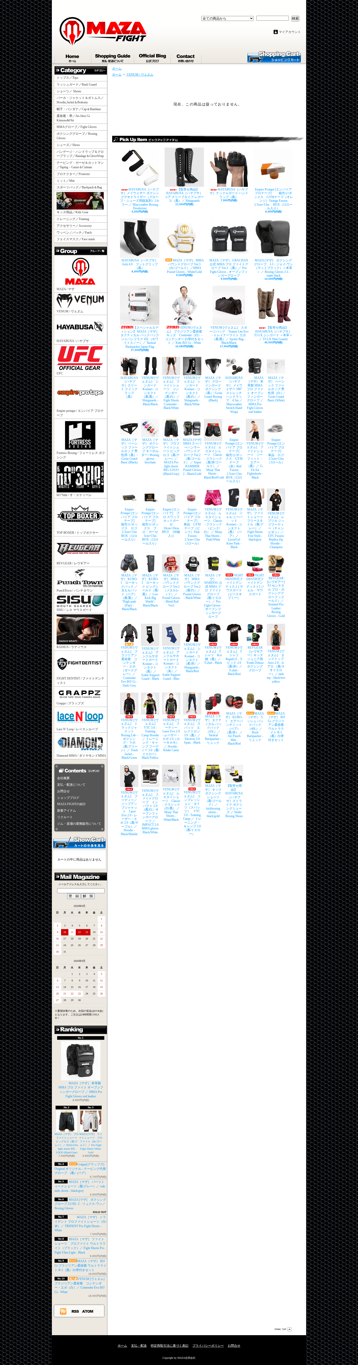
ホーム (73, 57)
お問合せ (186, 57)
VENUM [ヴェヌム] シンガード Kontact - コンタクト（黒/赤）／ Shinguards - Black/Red (192, 658)
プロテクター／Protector (75, 174)
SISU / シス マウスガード (74, 610)
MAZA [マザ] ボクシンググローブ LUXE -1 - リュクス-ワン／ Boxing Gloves (80, 1204)
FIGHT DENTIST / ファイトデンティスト (80, 681)
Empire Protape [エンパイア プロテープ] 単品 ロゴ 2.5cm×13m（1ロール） (276, 451)
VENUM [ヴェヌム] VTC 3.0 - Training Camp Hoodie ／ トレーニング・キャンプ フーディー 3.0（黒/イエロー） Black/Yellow (150, 739)
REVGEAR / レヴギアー (73, 563)
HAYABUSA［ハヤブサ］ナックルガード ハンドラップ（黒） (229, 193)
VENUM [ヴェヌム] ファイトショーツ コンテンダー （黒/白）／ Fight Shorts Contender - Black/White (171, 393)
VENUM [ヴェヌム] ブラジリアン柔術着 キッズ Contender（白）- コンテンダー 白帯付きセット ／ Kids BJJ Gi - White (184, 335)
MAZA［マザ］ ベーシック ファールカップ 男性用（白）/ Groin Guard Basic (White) (276, 389)
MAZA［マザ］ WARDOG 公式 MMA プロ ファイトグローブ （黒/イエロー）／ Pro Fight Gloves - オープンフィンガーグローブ (213, 596)
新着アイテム (66, 810)
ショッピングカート (274, 56)
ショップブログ (152, 57)
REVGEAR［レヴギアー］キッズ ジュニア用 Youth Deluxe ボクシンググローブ (255, 659)
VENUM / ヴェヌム (70, 311)
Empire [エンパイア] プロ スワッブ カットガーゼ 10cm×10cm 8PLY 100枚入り (171, 523)
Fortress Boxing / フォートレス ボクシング (81, 455)
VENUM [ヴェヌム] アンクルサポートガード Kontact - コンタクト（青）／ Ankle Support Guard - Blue (171, 663)
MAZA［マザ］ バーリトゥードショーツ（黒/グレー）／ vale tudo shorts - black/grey (80, 1186)
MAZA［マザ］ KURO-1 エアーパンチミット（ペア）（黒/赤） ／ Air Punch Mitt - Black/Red (234, 728)
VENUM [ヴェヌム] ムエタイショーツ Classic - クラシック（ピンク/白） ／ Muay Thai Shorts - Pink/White (213, 524)
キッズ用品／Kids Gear (72, 212)
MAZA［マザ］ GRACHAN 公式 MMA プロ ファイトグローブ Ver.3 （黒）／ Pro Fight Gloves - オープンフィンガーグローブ (228, 268)
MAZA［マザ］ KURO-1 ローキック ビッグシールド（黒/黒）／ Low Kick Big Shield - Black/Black (150, 590)
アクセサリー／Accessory (74, 226)
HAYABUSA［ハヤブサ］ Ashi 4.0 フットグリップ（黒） (140, 264)
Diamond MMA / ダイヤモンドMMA (81, 755)
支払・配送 (139, 1345)
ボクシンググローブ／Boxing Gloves (77, 136)
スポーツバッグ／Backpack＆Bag (81, 187)
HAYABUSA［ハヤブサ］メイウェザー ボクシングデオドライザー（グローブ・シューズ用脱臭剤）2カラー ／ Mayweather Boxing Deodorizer (139, 199)
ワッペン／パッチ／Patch (74, 232)
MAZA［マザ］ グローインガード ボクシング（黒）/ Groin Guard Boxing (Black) (213, 389)
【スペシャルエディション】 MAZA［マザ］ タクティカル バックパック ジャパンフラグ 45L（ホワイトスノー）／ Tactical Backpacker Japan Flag (140, 337)
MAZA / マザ (65, 289)
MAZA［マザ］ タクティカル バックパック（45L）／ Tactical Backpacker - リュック (213, 730)
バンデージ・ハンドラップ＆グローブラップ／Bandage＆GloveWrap (82, 154)
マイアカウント (290, 32)
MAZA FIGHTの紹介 (71, 804)
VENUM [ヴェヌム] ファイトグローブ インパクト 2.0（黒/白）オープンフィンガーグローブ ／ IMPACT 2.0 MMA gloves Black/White (150, 811)
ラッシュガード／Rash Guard (78, 84)
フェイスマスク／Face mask (76, 239)
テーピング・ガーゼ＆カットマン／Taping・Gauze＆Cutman (80, 165)
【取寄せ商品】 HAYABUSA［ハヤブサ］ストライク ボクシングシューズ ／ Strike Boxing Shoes (234, 801)
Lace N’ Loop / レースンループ (77, 729)
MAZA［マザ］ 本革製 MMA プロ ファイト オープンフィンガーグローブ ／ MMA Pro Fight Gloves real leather (80, 1089)
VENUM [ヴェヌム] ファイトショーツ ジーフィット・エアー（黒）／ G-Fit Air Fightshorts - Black (255, 460)
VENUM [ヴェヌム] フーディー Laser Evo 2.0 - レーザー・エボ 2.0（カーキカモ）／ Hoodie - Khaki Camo (171, 735)
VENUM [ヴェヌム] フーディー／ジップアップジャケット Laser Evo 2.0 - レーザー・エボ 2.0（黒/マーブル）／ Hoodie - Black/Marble (129, 813)
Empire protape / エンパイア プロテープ (80, 413)
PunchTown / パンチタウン (75, 590)
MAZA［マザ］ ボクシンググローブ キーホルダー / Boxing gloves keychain (150, 451)
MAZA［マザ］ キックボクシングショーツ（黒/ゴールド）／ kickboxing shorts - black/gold (213, 801)
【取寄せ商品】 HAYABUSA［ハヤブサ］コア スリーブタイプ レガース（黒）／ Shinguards (184, 195)
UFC (60, 373)
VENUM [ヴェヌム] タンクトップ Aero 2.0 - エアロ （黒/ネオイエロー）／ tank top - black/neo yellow (276, 666)
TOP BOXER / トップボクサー (78, 533)
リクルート (65, 817)
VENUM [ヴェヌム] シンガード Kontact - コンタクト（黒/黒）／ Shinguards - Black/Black (150, 391)
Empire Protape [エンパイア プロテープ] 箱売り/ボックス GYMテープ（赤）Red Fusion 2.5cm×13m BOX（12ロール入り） (234, 460)
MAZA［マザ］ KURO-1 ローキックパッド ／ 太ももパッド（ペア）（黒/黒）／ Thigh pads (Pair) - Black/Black (129, 592)
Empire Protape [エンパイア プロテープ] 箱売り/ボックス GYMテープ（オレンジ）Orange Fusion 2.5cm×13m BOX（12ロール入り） (273, 199)
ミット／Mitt (65, 181)
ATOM (88, 1311)
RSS (75, 1311)
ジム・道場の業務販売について (79, 823)
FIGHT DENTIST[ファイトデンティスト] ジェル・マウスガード (255, 585)
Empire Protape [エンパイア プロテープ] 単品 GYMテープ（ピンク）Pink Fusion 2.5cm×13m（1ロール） (192, 526)
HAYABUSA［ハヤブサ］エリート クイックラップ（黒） (129, 387)
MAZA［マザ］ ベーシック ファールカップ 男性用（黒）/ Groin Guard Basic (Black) (129, 451)
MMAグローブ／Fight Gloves (77, 127)
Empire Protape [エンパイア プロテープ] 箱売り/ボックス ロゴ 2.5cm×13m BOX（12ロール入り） (129, 524)
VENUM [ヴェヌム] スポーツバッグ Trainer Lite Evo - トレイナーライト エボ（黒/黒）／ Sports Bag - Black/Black (228, 335)
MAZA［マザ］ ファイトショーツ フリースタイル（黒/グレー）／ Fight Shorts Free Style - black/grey (255, 524)
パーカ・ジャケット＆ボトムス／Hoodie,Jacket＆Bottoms (80, 100)
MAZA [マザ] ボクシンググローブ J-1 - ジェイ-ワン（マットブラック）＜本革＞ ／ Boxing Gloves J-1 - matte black (273, 268)
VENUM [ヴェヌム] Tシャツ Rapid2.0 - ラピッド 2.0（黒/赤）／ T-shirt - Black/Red (234, 661)
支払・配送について (113, 57)
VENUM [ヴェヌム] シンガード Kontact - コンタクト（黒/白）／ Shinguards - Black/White (192, 391)
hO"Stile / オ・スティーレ (74, 495)
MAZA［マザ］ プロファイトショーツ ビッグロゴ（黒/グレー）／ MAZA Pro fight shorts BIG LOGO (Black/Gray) (171, 457)
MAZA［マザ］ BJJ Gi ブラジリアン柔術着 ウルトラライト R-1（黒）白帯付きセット (80, 1265)
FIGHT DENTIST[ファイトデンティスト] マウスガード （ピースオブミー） (234, 587)
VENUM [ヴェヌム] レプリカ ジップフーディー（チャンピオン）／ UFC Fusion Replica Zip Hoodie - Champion (276, 530)
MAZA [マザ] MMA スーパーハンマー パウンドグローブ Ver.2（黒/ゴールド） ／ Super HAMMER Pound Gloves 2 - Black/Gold (192, 457)
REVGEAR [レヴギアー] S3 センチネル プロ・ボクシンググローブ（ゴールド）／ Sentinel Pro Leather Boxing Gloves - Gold (276, 597)
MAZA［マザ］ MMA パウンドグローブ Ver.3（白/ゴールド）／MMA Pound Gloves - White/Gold (185, 266)
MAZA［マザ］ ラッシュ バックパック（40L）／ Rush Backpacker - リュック (255, 727)
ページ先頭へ (283, 1329)
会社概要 (63, 778)
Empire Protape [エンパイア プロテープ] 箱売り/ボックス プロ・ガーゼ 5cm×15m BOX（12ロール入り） (150, 526)
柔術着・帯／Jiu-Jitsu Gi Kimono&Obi (73, 118)
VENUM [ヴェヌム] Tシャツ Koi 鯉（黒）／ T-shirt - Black (213, 655)
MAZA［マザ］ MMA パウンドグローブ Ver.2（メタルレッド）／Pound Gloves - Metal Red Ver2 (171, 590)
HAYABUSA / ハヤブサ (73, 341)
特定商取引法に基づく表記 (169, 1345)
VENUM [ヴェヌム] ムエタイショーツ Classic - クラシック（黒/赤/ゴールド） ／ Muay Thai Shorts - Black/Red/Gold (213, 460)
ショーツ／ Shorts (70, 91)
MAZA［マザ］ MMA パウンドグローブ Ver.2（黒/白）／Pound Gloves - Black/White (192, 587)
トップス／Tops (69, 78)
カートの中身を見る (79, 842)
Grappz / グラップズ (70, 703)
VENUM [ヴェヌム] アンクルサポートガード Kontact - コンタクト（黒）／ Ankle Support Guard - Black (150, 664)
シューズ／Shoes (68, 145)
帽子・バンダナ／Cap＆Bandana (80, 109)
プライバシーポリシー (208, 1345)
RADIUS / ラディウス (72, 647)
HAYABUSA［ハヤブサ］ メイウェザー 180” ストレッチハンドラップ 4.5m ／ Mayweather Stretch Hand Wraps (234, 395)
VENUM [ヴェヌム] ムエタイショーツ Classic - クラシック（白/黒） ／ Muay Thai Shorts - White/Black (171, 804)
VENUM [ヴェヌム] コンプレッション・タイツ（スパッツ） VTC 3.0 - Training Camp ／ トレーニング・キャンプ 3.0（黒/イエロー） (192, 812)
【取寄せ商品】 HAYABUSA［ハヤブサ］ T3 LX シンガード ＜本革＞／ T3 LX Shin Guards (273, 333)
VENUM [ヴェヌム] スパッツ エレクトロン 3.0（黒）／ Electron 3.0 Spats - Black (192, 731)
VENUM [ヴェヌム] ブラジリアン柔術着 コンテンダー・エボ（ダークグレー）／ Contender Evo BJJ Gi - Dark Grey (129, 666)
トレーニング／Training (73, 219)
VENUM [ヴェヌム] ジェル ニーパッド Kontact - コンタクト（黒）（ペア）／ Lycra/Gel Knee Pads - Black (234, 528)
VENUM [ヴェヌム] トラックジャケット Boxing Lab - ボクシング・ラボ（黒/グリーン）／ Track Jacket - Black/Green (129, 739)
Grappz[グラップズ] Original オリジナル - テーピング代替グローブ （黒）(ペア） (80, 1168)
